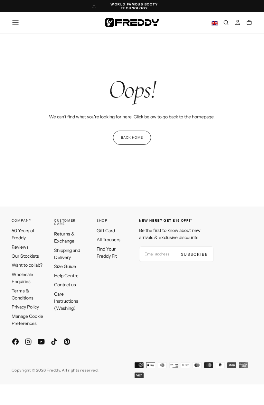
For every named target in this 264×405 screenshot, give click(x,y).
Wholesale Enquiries (22, 278)
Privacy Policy (25, 307)
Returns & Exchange (64, 237)
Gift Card (106, 231)
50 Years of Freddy (23, 234)
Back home (132, 137)
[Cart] (249, 23)
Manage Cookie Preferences (27, 319)
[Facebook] (15, 341)
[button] (15, 22)
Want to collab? (27, 265)
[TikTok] (54, 341)
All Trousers (108, 240)
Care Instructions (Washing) (66, 301)
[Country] (215, 23)
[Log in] (237, 23)
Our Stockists (25, 256)
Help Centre (66, 276)
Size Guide (65, 266)
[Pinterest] (67, 341)
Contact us (65, 285)
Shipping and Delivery (67, 253)
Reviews (20, 247)
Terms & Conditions (22, 294)
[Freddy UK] (132, 22)
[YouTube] (41, 341)
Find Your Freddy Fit (107, 252)
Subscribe (194, 254)
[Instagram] (28, 341)
